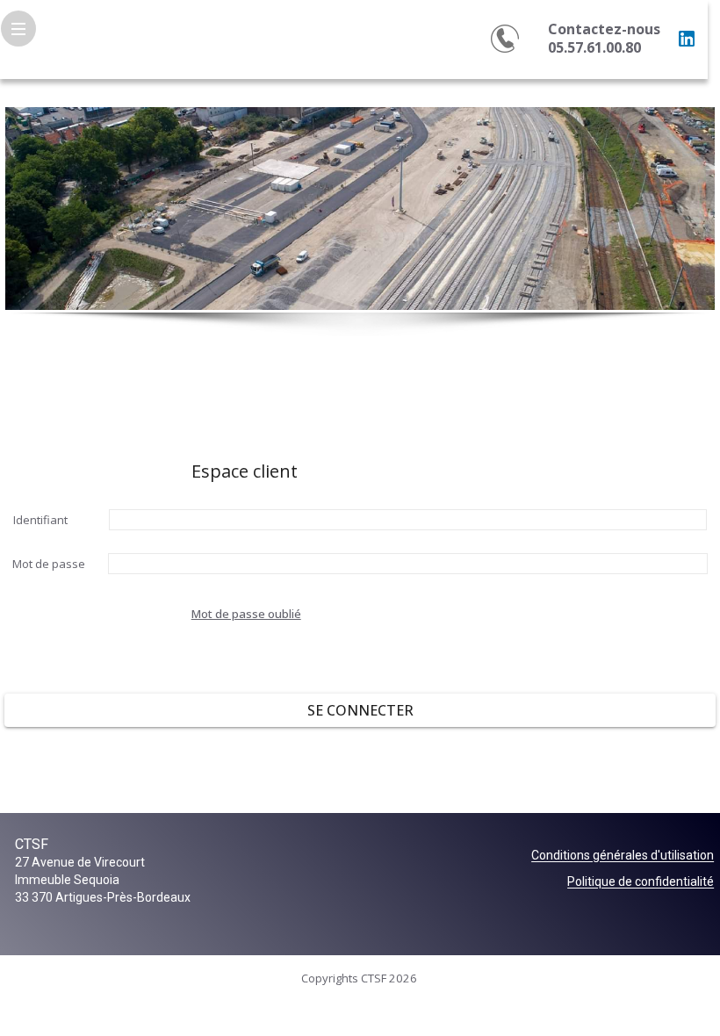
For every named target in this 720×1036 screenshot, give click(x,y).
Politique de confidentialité (640, 882)
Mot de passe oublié (246, 614)
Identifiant (40, 520)
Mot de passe (48, 564)
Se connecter (360, 710)
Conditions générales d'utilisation (622, 856)
